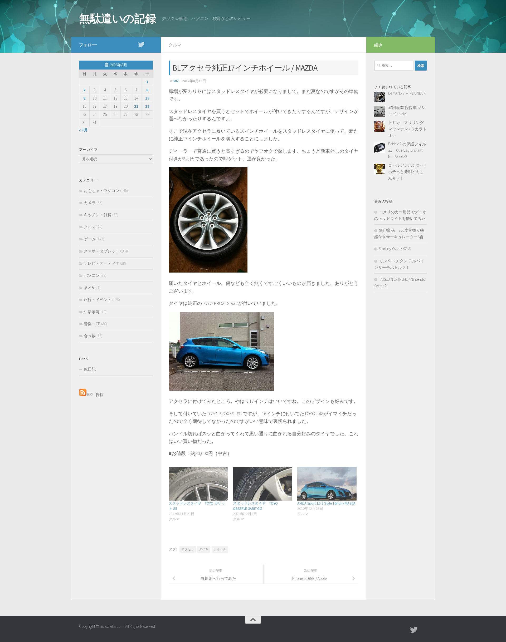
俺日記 (90, 369)
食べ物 (90, 335)
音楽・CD (92, 323)
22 (147, 106)
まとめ (90, 287)
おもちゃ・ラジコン (101, 190)
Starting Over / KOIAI (395, 248)
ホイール (219, 549)
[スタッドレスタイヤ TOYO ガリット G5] (198, 484)
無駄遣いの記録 (117, 18)
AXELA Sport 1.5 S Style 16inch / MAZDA (326, 503)
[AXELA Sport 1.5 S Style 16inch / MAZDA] (326, 484)
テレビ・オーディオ (101, 263)
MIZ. (176, 80)
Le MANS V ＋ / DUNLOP (407, 93)
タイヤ (203, 549)
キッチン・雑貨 (97, 214)
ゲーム (90, 238)
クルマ (175, 44)
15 (147, 98)
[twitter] (141, 44)
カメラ (90, 202)
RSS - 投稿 (95, 394)
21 (136, 106)
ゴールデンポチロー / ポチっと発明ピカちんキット (407, 171)
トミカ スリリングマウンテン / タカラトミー (407, 129)
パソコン (92, 275)
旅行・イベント (97, 299)
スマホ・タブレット (101, 251)
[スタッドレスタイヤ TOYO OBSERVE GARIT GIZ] (262, 484)
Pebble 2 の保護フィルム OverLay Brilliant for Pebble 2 (407, 150)
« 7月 (83, 129)
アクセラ (187, 549)
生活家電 (92, 311)
